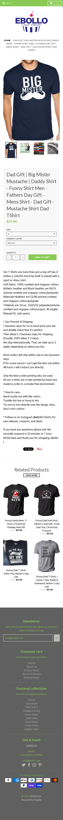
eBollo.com (35, 796)
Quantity (11, 253)
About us (31, 666)
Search (31, 663)
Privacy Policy (31, 670)
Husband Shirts (31, 710)
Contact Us (31, 745)
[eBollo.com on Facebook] (29, 765)
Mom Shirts (31, 714)
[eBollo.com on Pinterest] (40, 765)
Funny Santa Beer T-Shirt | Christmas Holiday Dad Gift (16, 524)
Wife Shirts (31, 707)
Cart (56, 3)
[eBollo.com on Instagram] (34, 765)
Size (8, 230)
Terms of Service (31, 674)
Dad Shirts (31, 718)
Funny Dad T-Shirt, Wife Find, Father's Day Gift (16, 573)
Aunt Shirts (31, 721)
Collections (31, 703)
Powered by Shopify (31, 800)
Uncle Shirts (31, 725)
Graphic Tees (31, 729)
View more (31, 475)
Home (7, 40)
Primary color (14, 239)
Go (57, 638)
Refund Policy (31, 677)
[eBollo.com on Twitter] (24, 765)
